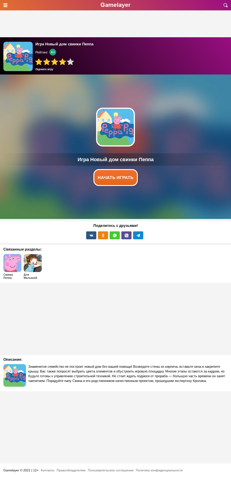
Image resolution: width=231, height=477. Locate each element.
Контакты (47, 470)
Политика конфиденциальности (159, 470)
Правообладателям (71, 470)
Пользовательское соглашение (111, 470)
